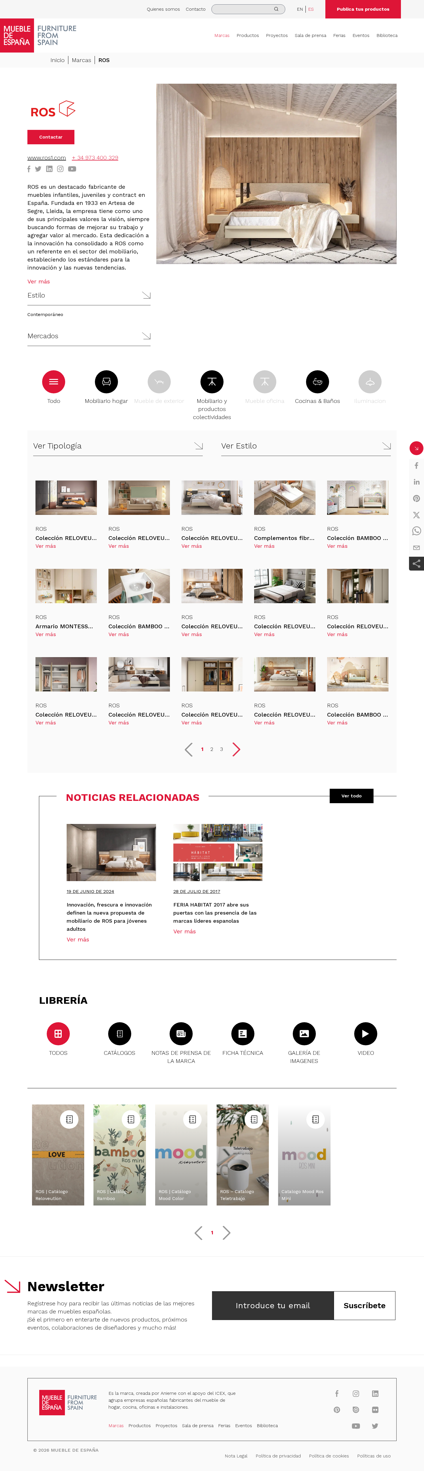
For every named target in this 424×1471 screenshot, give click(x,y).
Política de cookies (329, 1456)
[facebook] (416, 465)
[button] (89, 295)
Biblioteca (386, 35)
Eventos (360, 35)
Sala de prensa (310, 35)
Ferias (339, 35)
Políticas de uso (374, 1456)
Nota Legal (236, 1456)
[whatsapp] (416, 531)
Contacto (196, 9)
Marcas (222, 35)
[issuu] (356, 1409)
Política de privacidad (278, 1456)
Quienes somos (163, 9)
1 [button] (202, 749)
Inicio (57, 60)
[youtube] (356, 1425)
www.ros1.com (46, 157)
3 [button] (221, 749)
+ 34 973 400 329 (95, 157)
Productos (248, 35)
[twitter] (416, 515)
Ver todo (352, 796)
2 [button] (211, 749)
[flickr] (375, 1409)
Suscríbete (365, 1305)
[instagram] (356, 1393)
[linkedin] (416, 482)
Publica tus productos (363, 9)
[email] (416, 548)
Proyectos (277, 35)
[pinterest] (416, 498)
